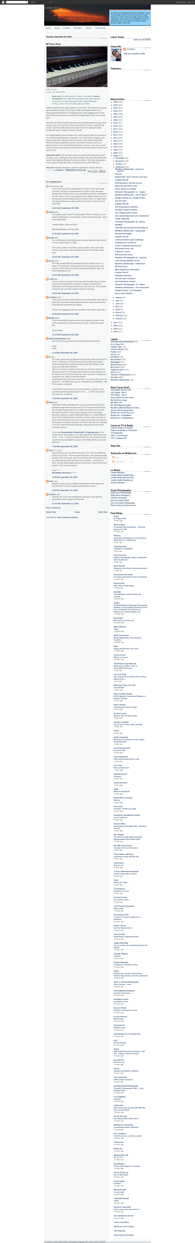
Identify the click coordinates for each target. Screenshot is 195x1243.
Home (48, 28)
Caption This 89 (121, 204)
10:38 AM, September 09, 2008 (65, 257)
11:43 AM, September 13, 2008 (65, 504)
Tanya (116, 1049)
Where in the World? (122, 791)
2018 (115, 126)
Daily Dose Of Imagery (120, 495)
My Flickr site (116, 402)
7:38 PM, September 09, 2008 (64, 477)
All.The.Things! (120, 1043)
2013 (115, 141)
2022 (115, 114)
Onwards (117, 776)
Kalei (116, 880)
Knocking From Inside (123, 575)
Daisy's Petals (120, 1008)
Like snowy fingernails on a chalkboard (132, 216)
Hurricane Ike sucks (124, 255)
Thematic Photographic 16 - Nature (130, 222)
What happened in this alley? (127, 270)
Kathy (116, 516)
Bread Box (118, 618)
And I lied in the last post (124, 620)
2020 (115, 120)
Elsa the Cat (118, 865)
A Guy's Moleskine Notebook (126, 871)
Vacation (114, 377)
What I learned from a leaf (126, 186)
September (120, 167)
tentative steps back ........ (124, 993)
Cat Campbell (120, 1134)
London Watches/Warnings (122, 475)
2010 (115, 150)
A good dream (119, 750)
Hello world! (119, 908)
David (116, 731)
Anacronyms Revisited (124, 1235)
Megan (52, 318)
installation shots (121, 1001)
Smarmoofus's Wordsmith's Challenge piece (80, 432)
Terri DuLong (119, 1231)
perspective (119, 1060)
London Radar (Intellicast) (122, 480)
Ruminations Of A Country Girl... (127, 1034)
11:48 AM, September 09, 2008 (65, 314)
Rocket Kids (119, 583)
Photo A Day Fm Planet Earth (123, 505)
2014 (115, 138)
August (118, 298)
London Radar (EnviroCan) (122, 477)
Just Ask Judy (120, 674)
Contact (66, 28)
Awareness (119, 863)
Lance (51, 261)
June (117, 304)
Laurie (90, 113)
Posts (116, 457)
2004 (115, 332)
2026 (115, 102)
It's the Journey (120, 1017)
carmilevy (130, 49)
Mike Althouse (120, 627)
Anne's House (120, 926)
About (57, 28)
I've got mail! (119, 1192)
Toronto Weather (118, 483)
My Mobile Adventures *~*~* (64, 473)
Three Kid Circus (121, 1172)
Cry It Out (118, 765)
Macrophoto (116, 359)
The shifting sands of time (126, 213)
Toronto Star (100, 28)
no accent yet (120, 655)
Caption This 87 (121, 272)
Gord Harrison (120, 555)
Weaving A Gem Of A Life (125, 685)
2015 (115, 135)
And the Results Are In (123, 928)
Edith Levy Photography (121, 493)
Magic (116, 629)
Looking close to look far (125, 243)
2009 (115, 153)
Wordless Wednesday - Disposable (130, 231)
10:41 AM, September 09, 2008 (65, 275)
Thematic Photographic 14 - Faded (130, 284)
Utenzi (116, 1069)
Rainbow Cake (119, 1027)
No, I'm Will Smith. (121, 1175)
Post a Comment (53, 508)
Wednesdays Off (121, 1155)
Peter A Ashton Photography (126, 982)
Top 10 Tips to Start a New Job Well (128, 724)
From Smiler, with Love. (124, 854)
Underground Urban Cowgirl (125, 707)
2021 (115, 117)
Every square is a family (125, 189)
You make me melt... (122, 900)
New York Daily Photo (120, 500)
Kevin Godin (119, 1181)
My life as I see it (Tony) (124, 1226)
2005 (115, 329)
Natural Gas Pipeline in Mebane (126, 1071)
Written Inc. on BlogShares (122, 418)
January (119, 318)
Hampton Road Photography (126, 1086)
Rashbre (117, 592)
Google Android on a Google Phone (130, 198)
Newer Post (51, 512)
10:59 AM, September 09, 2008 (65, 293)
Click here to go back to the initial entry (82, 99)
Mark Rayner (119, 566)
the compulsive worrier (124, 1216)
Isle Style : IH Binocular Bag (125, 809)
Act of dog (115, 344)
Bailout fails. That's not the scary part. (131, 177)
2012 (115, 144)
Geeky (113, 354)
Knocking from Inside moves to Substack (130, 577)
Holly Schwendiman (57, 339)
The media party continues (126, 207)
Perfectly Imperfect (122, 748)
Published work (117, 370)
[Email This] (92, 171)
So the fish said (120, 1116)
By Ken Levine (120, 713)
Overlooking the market (125, 281)
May (117, 306)
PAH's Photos (120, 705)
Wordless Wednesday (120, 380)
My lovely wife (120, 1190)
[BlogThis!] (95, 171)
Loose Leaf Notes (121, 1222)
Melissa (117, 536)
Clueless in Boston (119, 498)
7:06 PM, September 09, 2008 (64, 398)
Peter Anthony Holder (123, 694)
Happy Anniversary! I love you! (126, 648)
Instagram (115, 357)
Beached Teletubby (123, 234)
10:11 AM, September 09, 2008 (65, 234)
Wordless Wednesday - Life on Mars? (131, 195)
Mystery (117, 800)
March (118, 312)
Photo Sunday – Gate (122, 984)
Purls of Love (119, 1062)
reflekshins (119, 1105)
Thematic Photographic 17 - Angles (130, 192)
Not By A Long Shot (122, 1207)
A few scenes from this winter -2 (127, 1209)
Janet (51, 212)
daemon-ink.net (120, 774)
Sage (116, 789)
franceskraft (119, 1025)
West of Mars (119, 525)
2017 (115, 129)
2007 (115, 323)
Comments (119, 462)
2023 (115, 111)
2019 (115, 123)
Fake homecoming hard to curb (126, 759)
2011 (115, 147)
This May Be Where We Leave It (126, 1118)
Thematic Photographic (121, 375)
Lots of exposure (121, 817)
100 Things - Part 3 (119, 395)
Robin (116, 971)
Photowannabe (120, 546)
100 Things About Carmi (121, 390)
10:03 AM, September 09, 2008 (65, 208)
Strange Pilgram (121, 954)
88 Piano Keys (121, 266)
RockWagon (119, 1164)
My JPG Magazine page (121, 405)
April (117, 310)
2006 (115, 326)
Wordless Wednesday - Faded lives (130, 264)
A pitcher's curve (122, 252)
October (119, 164)
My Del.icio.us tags (119, 400)
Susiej (116, 603)
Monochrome (116, 365)
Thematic (78, 28)
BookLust (118, 1149)
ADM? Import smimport (123, 1080)
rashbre (52, 494)
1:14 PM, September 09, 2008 (64, 353)
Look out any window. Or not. (127, 261)
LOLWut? (117, 1183)
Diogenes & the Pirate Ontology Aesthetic (130, 568)
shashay (117, 956)
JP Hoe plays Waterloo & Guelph (127, 1166)
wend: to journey (121, 737)
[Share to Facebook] (101, 171)
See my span (120, 201)
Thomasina (118, 1142)
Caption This (116, 347)
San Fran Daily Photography (123, 503)
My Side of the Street (123, 846)
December (120, 158)
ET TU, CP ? (118, 1157)
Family (113, 352)
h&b (115, 1040)
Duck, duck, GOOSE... (124, 293)
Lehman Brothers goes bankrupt (129, 240)
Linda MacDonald (121, 1198)
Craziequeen (119, 889)
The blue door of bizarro (125, 278)
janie (51, 481)
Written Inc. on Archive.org (122, 413)
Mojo (51, 402)
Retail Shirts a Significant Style (126, 936)
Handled (118, 225)
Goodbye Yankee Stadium (126, 210)
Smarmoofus (119, 934)
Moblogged (115, 362)
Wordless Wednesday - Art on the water (132, 287)
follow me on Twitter (142, 40)
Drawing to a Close (121, 891)
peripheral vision (121, 999)
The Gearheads (120, 1077)
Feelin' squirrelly (122, 219)
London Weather (118, 472)
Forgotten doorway (123, 275)
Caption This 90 (121, 180)
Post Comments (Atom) (67, 517)
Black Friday (119, 1019)
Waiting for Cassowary (123, 1125)
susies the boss (121, 783)
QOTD (113, 372)
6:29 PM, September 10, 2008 (64, 490)
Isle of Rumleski (121, 757)
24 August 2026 (120, 518)
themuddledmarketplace (124, 991)
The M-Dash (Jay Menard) (125, 664)
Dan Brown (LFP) (121, 915)
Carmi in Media (117, 349)
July (117, 301)
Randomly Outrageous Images (127, 815)
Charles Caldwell (121, 722)
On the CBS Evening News (122, 410)
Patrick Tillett (119, 824)
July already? (119, 687)
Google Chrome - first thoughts (128, 290)
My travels (115, 367)
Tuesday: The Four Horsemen (126, 848)
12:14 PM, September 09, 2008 (65, 335)
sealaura (53, 297)
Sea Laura (118, 806)
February (119, 315)
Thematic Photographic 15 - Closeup (130, 257)
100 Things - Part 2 (119, 392)
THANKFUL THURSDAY (123, 549)
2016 (115, 132)
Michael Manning (121, 962)
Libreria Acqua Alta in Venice (125, 874)
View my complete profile (134, 54)
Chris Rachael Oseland (124, 906)
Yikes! (116, 1201)
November (120, 161)
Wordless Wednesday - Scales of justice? (129, 170)
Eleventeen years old (124, 249)
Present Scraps (120, 897)
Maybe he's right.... (121, 882)
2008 (115, 156)
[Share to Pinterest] (104, 171)
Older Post (103, 512)
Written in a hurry (121, 657)
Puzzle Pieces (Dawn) (123, 798)
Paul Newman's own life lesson (128, 183)
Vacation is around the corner (125, 1010)
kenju (51, 238)
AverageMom (120, 1097)
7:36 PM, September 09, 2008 (64, 446)
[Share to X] (98, 171)
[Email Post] (88, 171)
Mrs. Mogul (118, 835)
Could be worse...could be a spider (128, 1136)
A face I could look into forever (128, 246)
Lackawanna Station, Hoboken (126, 1127)
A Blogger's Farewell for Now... (126, 965)
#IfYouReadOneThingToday (122, 342)
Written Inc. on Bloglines (121, 415)
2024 (115, 108)
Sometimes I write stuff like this (126, 856)
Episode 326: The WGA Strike (125, 716)
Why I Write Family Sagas (124, 586)
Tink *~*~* (53, 450)
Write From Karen (121, 635)
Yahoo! (88, 28)
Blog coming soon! (121, 768)
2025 (115, 105)
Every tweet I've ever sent (122, 397)
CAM (51, 279)
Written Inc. (52, 7)
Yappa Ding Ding (121, 943)
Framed (118, 174)
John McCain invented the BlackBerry (131, 228)
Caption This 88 (121, 237)
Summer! (117, 1099)
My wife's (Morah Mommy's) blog (125, 408)
